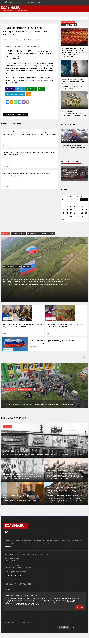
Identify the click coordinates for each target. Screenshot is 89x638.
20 (74, 213)
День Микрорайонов (24, 389)
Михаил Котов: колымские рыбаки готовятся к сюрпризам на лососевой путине (74, 147)
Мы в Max (10, 89)
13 (74, 209)
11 (67, 209)
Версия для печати (11, 46)
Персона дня (68, 124)
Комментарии (69, 25)
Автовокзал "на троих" (15, 451)
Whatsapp (32, 89)
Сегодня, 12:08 (7, 349)
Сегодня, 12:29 (51, 319)
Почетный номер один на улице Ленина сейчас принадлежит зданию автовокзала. (36, 455)
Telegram (21, 89)
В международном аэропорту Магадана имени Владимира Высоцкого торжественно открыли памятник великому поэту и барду (73, 83)
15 (82, 209)
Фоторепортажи (71, 161)
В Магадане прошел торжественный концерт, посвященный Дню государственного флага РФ (74, 173)
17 (63, 213)
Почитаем (7, 427)
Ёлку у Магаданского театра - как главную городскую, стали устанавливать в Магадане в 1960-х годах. (22, 477)
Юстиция (7, 39)
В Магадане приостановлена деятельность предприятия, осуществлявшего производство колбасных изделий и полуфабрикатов (74, 52)
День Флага (27, 266)
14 (78, 209)
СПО (4, 334)
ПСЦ (48, 334)
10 (63, 209)
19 (71, 213)
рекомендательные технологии (28, 603)
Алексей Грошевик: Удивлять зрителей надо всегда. (20, 496)
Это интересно (47, 234)
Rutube (41, 89)
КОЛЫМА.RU (10, 8)
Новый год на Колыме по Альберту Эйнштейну (65, 471)
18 (67, 213)
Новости (6, 166)
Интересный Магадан (16, 94)
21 (78, 213)
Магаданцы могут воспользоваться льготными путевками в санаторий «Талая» (74, 113)
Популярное (68, 22)
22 (82, 213)
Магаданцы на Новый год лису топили (18, 474)
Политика (33, 234)
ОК (29, 94)
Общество (19, 39)
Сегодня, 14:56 (7, 319)
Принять (79, 607)
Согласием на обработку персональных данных (51, 602)
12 (71, 209)
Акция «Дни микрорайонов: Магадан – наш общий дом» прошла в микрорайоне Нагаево (38, 404)
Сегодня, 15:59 (8, 266)
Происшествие (18, 234)
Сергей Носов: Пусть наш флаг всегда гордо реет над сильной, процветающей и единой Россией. (52, 342)
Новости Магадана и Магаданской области (15, 10)
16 (86, 209)
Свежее (5, 234)
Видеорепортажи (10, 389)
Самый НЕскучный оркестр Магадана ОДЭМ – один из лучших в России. (20, 501)
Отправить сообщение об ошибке (28, 46)
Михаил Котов (69, 140)
